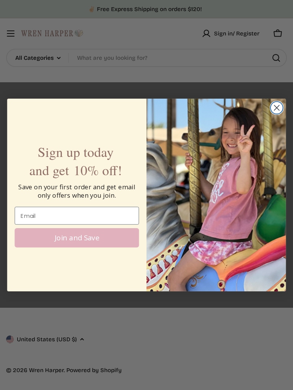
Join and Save (77, 237)
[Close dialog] (276, 108)
